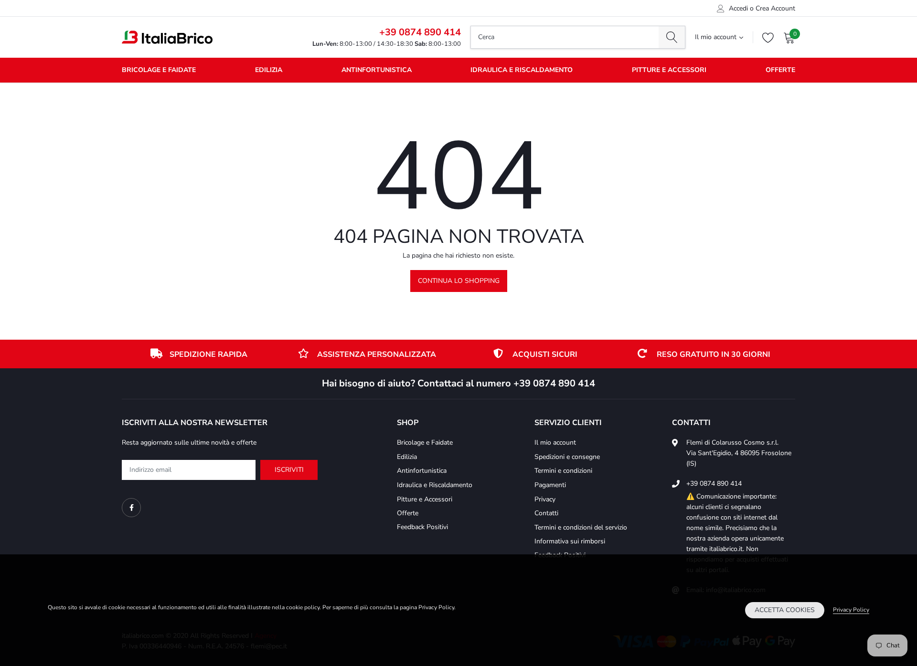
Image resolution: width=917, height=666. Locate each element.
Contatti (546, 513)
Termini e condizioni (563, 470)
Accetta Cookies (785, 609)
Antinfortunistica (376, 69)
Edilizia (268, 69)
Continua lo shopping (459, 280)
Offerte (780, 69)
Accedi (738, 8)
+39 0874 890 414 (420, 32)
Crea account (775, 8)
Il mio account (715, 37)
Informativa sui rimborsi (569, 541)
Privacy (544, 499)
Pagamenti (550, 484)
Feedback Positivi (422, 526)
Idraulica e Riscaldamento (521, 69)
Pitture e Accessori (669, 69)
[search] (672, 37)
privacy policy (851, 610)
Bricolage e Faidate (159, 69)
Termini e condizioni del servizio (580, 527)
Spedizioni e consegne (567, 456)
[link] (131, 507)
